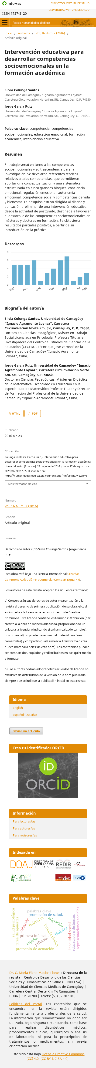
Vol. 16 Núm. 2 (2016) (50, 33)
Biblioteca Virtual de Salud (70, 3)
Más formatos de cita (22, 484)
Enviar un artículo (26, 731)
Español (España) (25, 715)
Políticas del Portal (25, 1004)
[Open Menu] (4, 22)
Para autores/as (24, 828)
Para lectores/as (24, 821)
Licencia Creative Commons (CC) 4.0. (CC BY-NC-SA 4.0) (56, 1056)
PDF (34, 413)
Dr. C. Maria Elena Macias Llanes (35, 972)
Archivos (24, 33)
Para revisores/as (25, 835)
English (18, 708)
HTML (15, 413)
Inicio (8, 33)
